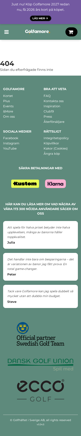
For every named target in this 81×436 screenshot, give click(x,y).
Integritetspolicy (56, 138)
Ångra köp (52, 154)
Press (48, 116)
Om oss (9, 116)
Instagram (11, 143)
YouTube (10, 148)
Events (8, 106)
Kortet (8, 96)
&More (8, 111)
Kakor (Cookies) (56, 148)
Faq (47, 96)
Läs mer (38, 18)
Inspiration (52, 106)
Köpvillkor (51, 143)
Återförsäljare (54, 122)
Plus (6, 101)
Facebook (10, 138)
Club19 (49, 111)
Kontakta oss (54, 101)
